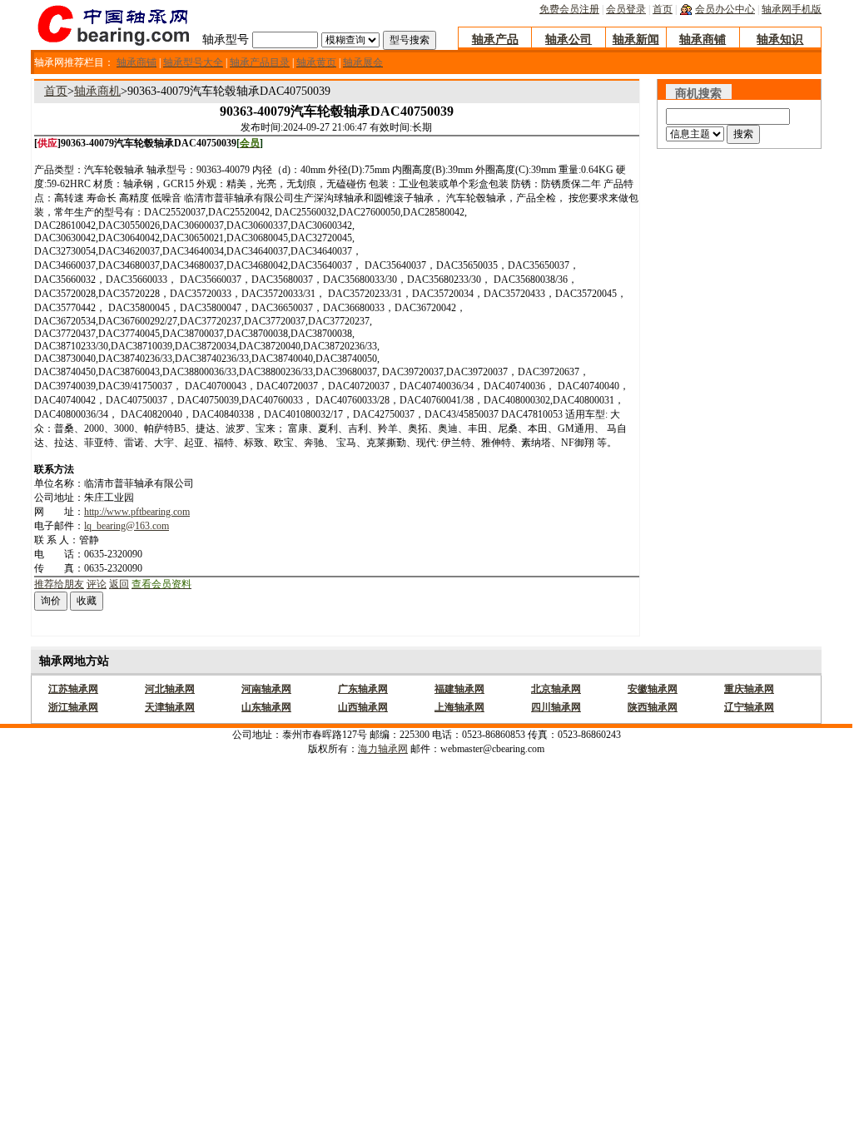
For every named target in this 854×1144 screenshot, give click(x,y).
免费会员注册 (569, 9)
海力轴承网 (383, 749)
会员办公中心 (725, 9)
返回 (119, 584)
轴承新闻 (636, 39)
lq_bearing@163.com (126, 526)
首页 (663, 9)
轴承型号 (225, 39)
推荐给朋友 (59, 584)
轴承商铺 (702, 39)
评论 (97, 584)
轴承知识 (780, 39)
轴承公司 (568, 39)
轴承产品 (495, 39)
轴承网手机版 (792, 9)
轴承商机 (97, 91)
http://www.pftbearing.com (137, 512)
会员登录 (626, 9)
